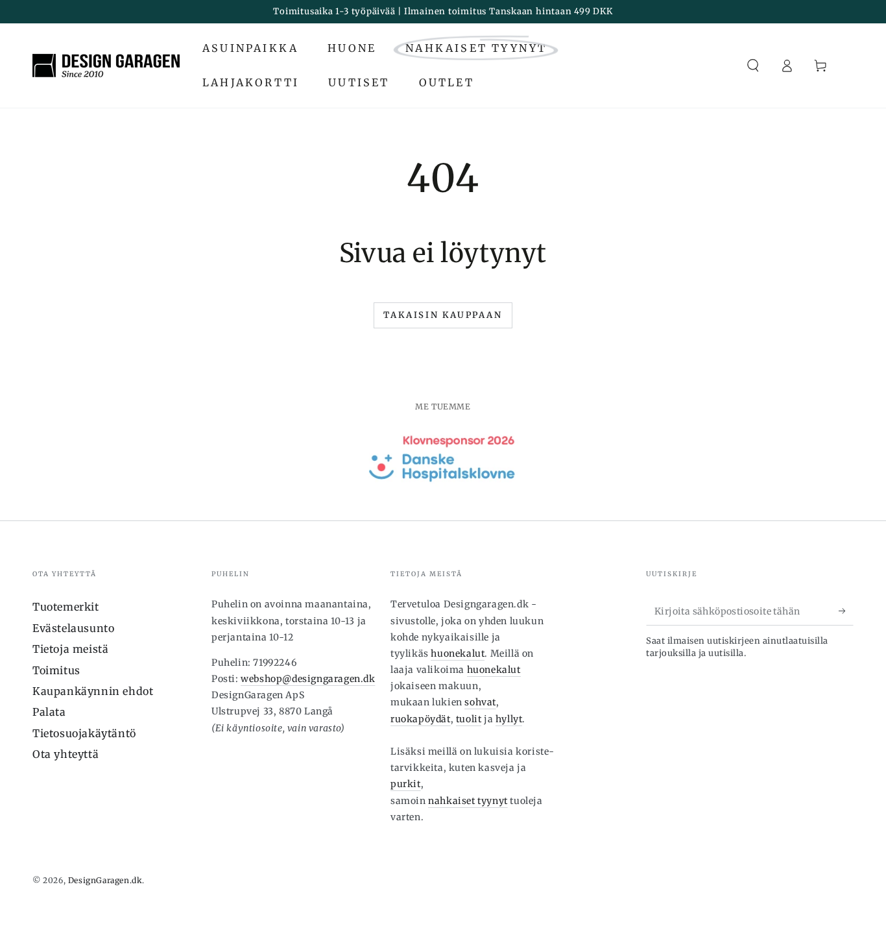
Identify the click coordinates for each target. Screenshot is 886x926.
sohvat (480, 702)
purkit (405, 784)
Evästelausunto (73, 628)
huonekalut (458, 653)
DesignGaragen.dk (105, 880)
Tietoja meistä (70, 648)
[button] (753, 65)
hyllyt (509, 719)
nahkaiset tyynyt (468, 801)
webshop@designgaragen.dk (308, 679)
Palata (49, 711)
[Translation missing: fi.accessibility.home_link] (106, 65)
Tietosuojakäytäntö (84, 733)
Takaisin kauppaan (442, 315)
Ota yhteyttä (65, 754)
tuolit (469, 719)
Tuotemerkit (65, 606)
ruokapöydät (420, 719)
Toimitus (56, 670)
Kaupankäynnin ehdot (92, 691)
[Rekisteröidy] (846, 610)
